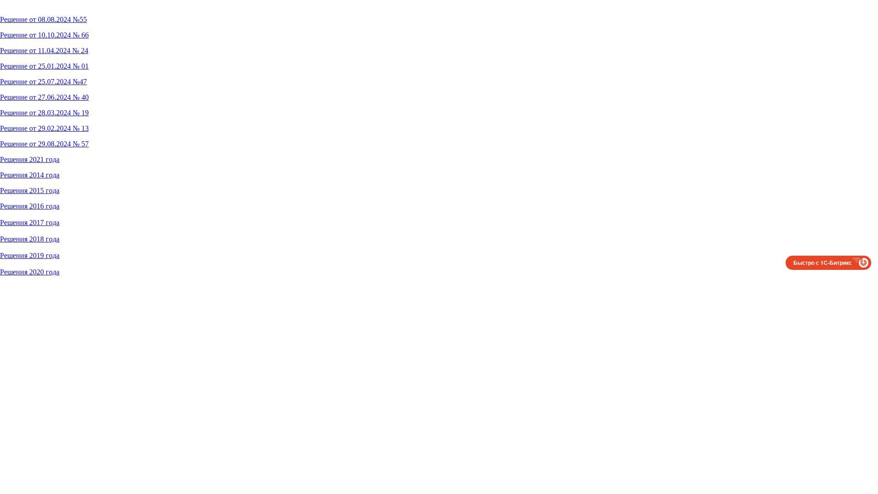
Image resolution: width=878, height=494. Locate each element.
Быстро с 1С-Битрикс (822, 262)
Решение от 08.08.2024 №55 (43, 19)
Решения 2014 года (29, 175)
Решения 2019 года (29, 255)
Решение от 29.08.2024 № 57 (44, 144)
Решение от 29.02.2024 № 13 (44, 128)
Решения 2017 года (29, 222)
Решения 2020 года (29, 272)
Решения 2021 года (29, 159)
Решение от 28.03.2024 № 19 (44, 113)
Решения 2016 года (29, 206)
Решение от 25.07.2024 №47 (43, 82)
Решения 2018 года (29, 239)
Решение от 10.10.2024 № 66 (44, 35)
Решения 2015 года (29, 190)
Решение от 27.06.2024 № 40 (44, 97)
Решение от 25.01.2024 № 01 (44, 66)
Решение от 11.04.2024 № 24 (44, 50)
